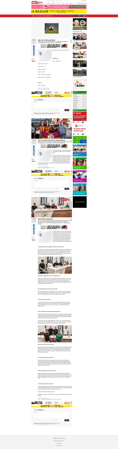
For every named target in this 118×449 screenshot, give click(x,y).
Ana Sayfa (54, 438)
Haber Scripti (58, 445)
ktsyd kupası (60, 399)
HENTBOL (75, 145)
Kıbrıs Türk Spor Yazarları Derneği (53, 399)
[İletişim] (84, 16)
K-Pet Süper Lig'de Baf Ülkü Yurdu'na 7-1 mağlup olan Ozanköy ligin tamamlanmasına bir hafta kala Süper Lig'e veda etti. (53, 42)
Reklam (64, 438)
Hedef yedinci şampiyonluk (40, 15)
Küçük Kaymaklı (47, 399)
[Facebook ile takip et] (56, 443)
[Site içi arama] (86, 16)
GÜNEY (75, 171)
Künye (58, 438)
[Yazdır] (34, 53)
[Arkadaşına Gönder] (34, 51)
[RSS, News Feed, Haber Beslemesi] (60, 443)
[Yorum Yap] (34, 55)
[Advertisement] (26, 32)
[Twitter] (34, 48)
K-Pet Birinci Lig (48, 89)
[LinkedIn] (34, 49)
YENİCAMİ (43, 399)
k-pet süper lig (43, 89)
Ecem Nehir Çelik (52, 167)
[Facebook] (34, 46)
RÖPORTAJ (76, 183)
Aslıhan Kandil (48, 167)
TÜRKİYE (75, 158)
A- (71, 41)
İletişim (61, 438)
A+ (71, 40)
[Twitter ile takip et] (58, 443)
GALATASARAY (44, 167)
